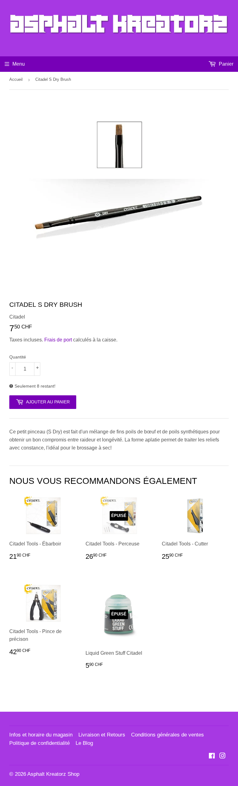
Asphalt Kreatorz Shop (53, 774)
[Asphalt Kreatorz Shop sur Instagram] (222, 756)
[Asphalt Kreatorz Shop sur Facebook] (212, 756)
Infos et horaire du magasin (41, 735)
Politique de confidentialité (39, 743)
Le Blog (84, 743)
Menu (18, 64)
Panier (225, 64)
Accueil (16, 79)
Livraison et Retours (101, 735)
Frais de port (58, 339)
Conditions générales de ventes (167, 735)
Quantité (17, 356)
